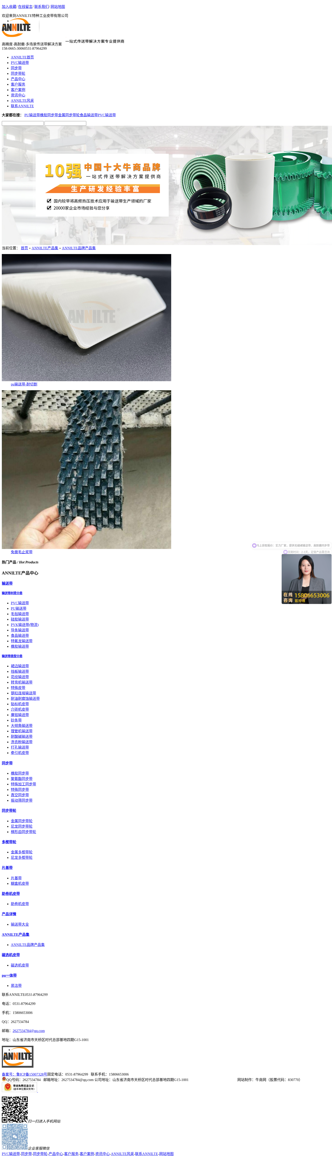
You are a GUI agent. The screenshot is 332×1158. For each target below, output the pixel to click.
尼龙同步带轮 (22, 826)
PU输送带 (32, 115)
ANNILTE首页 (22, 57)
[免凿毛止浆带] (86, 548)
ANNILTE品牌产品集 (79, 248)
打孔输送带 (20, 747)
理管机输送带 (22, 731)
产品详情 (9, 914)
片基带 (7, 868)
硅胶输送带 (20, 619)
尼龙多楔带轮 (22, 857)
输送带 (7, 583)
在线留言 (25, 7)
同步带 (16, 68)
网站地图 (58, 7)
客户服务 (18, 84)
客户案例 (18, 90)
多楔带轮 (9, 842)
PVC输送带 (20, 63)
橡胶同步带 (49, 115)
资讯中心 (18, 95)
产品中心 (18, 79)
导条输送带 (20, 630)
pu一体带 (9, 975)
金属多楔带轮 (22, 852)
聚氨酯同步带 (22, 779)
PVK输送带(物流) (25, 625)
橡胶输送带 (20, 646)
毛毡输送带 (20, 614)
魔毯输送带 (20, 715)
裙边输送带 (20, 666)
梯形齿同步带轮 (23, 832)
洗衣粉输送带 (22, 742)
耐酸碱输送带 (22, 736)
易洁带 (16, 986)
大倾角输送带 (22, 726)
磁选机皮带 (11, 955)
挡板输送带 (20, 671)
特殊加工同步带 (23, 784)
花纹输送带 (20, 677)
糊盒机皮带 (20, 883)
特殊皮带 (18, 688)
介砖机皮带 (20, 709)
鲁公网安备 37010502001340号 (213, 1080)
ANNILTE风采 (22, 101)
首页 (24, 248)
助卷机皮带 (11, 894)
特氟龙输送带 (22, 641)
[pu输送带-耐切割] (86, 380)
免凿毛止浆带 (22, 552)
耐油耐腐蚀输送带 (25, 698)
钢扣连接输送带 (23, 693)
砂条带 (16, 720)
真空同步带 (20, 795)
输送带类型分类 (12, 656)
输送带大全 (20, 924)
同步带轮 (18, 73)
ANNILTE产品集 (45, 248)
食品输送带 (89, 115)
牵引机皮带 (20, 753)
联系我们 (41, 7)
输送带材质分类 (12, 593)
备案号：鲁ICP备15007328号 (24, 1074)
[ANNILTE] (17, 1066)
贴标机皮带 (20, 704)
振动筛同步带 (22, 800)
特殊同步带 (20, 789)
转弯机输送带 (22, 682)
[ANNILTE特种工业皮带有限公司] (21, 36)
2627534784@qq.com (29, 1031)
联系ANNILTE (22, 106)
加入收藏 (9, 7)
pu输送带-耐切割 (24, 384)
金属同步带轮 (69, 115)
